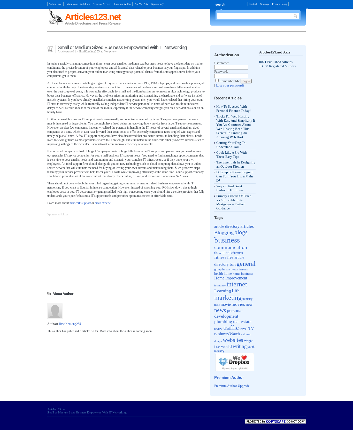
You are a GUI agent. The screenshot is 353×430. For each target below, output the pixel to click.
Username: (221, 63)
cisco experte (103, 203)
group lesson (222, 269)
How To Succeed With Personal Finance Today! (233, 109)
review (218, 329)
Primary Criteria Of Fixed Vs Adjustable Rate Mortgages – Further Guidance (233, 202)
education (237, 253)
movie (226, 304)
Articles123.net (93, 17)
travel (244, 329)
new (249, 304)
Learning (222, 290)
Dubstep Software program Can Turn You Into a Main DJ (234, 176)
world (226, 346)
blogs (241, 232)
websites (233, 340)
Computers (110, 51)
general (246, 263)
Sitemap (264, 4)
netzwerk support (80, 203)
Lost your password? (230, 85)
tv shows (221, 334)
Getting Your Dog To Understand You (230, 145)
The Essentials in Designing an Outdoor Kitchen (235, 164)
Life (236, 290)
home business (243, 274)
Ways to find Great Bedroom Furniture (229, 188)
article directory (227, 226)
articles (247, 226)
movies (238, 304)
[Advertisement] (107, 39)
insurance (220, 285)
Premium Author (122, 4)
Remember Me (229, 81)
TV (251, 328)
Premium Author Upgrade (232, 386)
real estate (242, 321)
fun (232, 264)
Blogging (224, 232)
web (243, 334)
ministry (247, 299)
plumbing (223, 321)
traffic (231, 327)
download (222, 252)
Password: (221, 71)
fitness (220, 257)
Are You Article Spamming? (149, 4)
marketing (228, 297)
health (218, 273)
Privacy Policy (279, 4)
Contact (253, 4)
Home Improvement (230, 278)
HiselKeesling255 (70, 324)
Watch (234, 333)
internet (236, 284)
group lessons (239, 269)
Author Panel (55, 4)
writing (240, 346)
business (227, 240)
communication (230, 247)
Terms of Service (102, 4)
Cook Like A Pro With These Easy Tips (231, 155)
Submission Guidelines (78, 4)
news (220, 310)
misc (217, 305)
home (228, 274)
